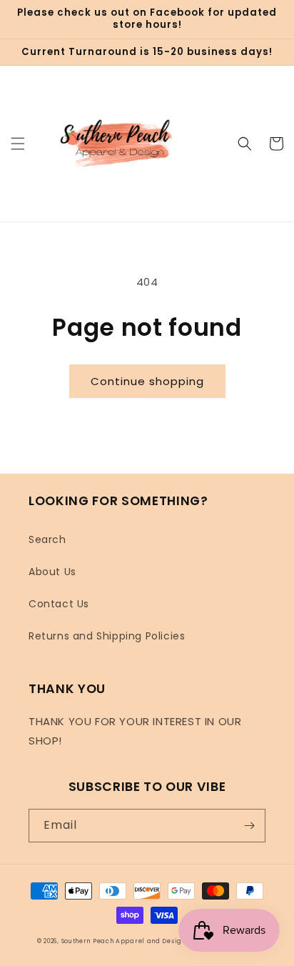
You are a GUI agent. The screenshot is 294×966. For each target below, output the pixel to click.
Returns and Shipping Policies (107, 636)
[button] (18, 143)
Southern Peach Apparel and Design (123, 941)
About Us (52, 571)
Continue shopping (147, 381)
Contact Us (59, 604)
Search (47, 539)
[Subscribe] (249, 825)
